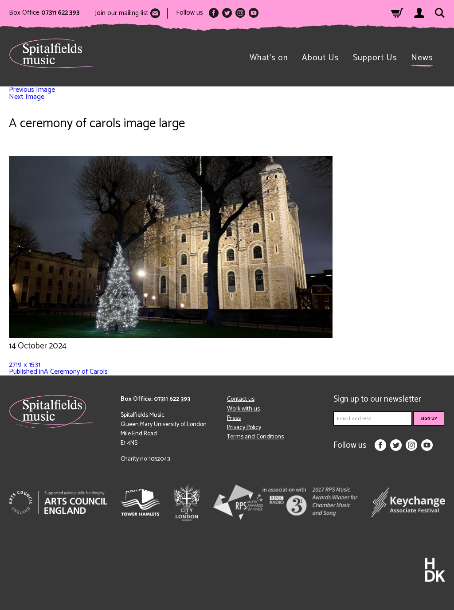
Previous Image (32, 90)
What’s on (269, 58)
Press (234, 418)
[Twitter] (227, 13)
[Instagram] (240, 13)
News (422, 58)
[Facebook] (213, 13)
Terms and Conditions (255, 437)
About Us (320, 58)
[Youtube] (253, 13)
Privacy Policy (244, 427)
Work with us (243, 409)
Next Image (26, 97)
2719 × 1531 (24, 365)
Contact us (240, 399)
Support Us (375, 58)
